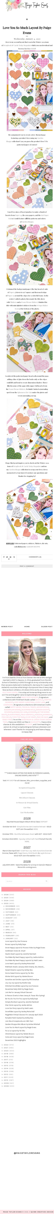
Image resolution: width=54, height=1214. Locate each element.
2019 (6, 1054)
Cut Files (27, 808)
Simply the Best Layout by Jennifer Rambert (22, 1002)
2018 (6, 1056)
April (8, 930)
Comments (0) (35, 557)
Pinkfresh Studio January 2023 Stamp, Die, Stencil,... (24, 967)
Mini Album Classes (27, 798)
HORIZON (38, 715)
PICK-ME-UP (7, 717)
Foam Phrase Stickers (17, 389)
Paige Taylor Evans (12, 1212)
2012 (6, 1074)
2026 (6, 895)
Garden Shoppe (27, 222)
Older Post (47, 626)
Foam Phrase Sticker (29, 302)
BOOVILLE (39, 700)
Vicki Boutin (33, 853)
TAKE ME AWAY (42, 717)
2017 (6, 1060)
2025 (6, 898)
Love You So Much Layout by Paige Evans (20, 1027)
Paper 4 (12, 292)
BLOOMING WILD (28, 710)
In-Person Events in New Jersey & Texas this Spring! (25, 995)
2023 (6, 903)
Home (27, 626)
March (9, 932)
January (10, 938)
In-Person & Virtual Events (27, 803)
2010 (6, 1080)
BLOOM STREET (14, 715)
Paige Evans (23, 853)
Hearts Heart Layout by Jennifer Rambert (20, 954)
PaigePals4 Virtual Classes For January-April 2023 (24, 1015)
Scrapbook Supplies (27, 788)
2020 (6, 1051)
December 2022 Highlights (15, 1040)
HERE (33, 49)
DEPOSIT (43, 822)
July (8, 921)
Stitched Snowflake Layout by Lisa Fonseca (21, 986)
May (8, 927)
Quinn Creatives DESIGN (42, 1212)
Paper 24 (18, 215)
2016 (6, 1062)
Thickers (13, 302)
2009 (6, 1083)
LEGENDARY (8, 705)
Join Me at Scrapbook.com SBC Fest (19, 1021)
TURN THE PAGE (18, 717)
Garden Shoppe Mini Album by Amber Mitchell (22, 1024)
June (8, 924)
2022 (6, 1045)
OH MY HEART (30, 717)
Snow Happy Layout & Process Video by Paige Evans (25, 948)
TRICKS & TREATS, (29, 707)
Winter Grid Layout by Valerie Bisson (19, 976)
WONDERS (32, 712)
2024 (6, 900)
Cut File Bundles (27, 812)
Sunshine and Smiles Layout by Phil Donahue (22, 979)
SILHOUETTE (35, 722)
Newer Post (7, 626)
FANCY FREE (7, 719)
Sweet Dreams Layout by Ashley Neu (19, 970)
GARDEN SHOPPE (33, 547)
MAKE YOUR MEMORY (29, 697)
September (11, 915)
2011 (6, 1077)
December (11, 906)
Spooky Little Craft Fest (28, 839)
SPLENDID (8, 712)
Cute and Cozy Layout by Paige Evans (19, 1037)
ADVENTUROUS (43, 707)
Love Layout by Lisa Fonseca (16, 941)
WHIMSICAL (47, 715)
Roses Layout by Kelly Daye (15, 944)
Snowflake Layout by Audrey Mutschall (19, 1011)
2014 (6, 1068)
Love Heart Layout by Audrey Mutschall (20, 963)
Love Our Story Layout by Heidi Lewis (19, 1008)
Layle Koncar (45, 853)
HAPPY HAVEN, (16, 707)
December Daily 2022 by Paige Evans (19, 989)
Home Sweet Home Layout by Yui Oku (19, 973)
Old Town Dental (10, 692)
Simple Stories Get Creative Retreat (31, 827)
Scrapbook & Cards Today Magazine (17, 45)
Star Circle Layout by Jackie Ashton (18, 1005)
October (10, 912)
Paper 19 (11, 296)
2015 (6, 1065)
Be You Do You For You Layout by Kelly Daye (21, 999)
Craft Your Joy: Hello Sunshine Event (35, 851)
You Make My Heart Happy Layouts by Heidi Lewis (23, 960)
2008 (6, 1086)
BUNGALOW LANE (20, 712)
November (11, 909)
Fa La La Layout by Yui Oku (15, 1031)
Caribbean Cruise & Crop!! (15, 951)
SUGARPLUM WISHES (12, 710)
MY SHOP (28, 724)
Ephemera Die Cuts (24, 392)
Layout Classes (27, 793)
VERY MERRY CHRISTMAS (24, 702)
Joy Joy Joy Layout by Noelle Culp (18, 983)
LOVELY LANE (40, 702)
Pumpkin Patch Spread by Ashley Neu (19, 1018)
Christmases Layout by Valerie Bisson (19, 1034)
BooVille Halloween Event (24, 834)
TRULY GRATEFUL (27, 715)
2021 (6, 1048)
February (10, 935)
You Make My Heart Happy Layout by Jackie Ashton (24, 957)
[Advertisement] (27, 1118)
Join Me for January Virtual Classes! (18, 992)
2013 (6, 1071)
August (9, 918)
